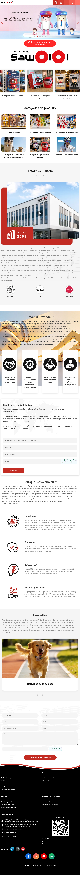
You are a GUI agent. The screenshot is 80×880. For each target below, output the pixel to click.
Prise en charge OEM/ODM (50, 804)
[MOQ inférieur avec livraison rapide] (50, 364)
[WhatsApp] (51, 856)
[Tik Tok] (17, 849)
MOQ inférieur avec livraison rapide (50, 379)
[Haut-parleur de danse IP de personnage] (67, 81)
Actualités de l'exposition (8, 807)
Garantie (29, 542)
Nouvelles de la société (8, 804)
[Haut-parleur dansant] (40, 22)
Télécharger (4, 786)
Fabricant (30, 516)
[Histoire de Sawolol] (40, 213)
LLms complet (46, 844)
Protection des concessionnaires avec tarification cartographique (29, 382)
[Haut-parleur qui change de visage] (40, 81)
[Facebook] (28, 856)
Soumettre (13, 470)
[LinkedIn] (12, 849)
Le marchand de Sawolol (49, 802)
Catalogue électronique (49, 778)
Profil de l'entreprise (7, 778)
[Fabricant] (13, 521)
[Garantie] (13, 547)
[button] (34, 36)
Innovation (30, 564)
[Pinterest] (23, 849)
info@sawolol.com (10, 832)
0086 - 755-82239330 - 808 (13, 829)
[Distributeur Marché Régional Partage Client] (70, 364)
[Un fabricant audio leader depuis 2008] (9, 364)
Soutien (3, 784)
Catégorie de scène (48, 781)
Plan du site (45, 838)
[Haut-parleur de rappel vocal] (12, 81)
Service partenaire (35, 587)
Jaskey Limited (12, 836)
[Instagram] (36, 856)
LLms (43, 841)
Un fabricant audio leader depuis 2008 (9, 379)
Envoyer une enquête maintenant (40, 757)
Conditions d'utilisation (8, 789)
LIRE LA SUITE (40, 176)
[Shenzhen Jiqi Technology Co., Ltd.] (7, 2)
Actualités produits (40, 684)
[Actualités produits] (40, 658)
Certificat (3, 781)
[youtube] (44, 856)
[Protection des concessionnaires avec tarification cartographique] (30, 364)
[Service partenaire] (13, 592)
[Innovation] (13, 570)
